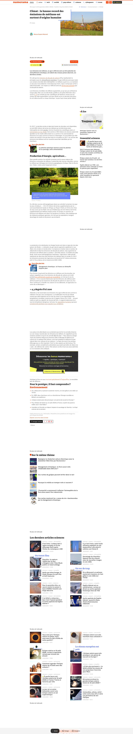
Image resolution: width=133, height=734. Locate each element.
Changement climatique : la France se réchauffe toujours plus (55, 267)
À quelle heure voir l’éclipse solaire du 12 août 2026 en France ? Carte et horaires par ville (94, 144)
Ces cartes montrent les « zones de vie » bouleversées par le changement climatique (58, 499)
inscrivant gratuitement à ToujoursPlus (57, 379)
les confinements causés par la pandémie (47, 277)
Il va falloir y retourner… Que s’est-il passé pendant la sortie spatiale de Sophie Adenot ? (52, 600)
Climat (101, 7)
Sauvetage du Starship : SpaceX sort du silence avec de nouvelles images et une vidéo (92, 559)
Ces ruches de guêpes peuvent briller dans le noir (56, 475)
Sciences (83, 7)
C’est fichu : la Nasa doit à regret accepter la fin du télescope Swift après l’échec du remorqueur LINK (52, 546)
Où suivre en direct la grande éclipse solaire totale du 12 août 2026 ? (91, 681)
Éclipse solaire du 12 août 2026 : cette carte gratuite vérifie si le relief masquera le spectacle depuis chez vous (90, 174)
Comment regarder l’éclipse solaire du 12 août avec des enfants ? (52, 665)
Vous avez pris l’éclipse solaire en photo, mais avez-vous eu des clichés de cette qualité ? (52, 637)
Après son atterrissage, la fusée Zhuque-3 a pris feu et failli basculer (51, 574)
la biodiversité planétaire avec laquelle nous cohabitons (46, 304)
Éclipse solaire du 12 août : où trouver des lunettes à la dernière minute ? (91, 159)
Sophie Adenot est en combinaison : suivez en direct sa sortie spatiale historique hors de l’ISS (91, 588)
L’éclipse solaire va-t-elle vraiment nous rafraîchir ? (92, 635)
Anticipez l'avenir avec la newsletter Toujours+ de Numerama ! (88, 132)
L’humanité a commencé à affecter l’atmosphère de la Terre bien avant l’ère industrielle (58, 491)
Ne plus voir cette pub (36, 57)
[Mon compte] (107, 2)
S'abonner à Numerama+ (52, 371)
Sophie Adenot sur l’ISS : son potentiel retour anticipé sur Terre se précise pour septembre (91, 166)
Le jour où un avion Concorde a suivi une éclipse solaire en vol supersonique (50, 691)
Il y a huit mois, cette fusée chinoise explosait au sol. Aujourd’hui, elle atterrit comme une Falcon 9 (93, 546)
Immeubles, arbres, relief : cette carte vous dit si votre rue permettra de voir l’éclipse (93, 694)
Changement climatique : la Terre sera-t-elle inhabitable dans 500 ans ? (54, 468)
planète (45, 130)
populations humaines (64, 302)
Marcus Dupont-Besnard (41, 34)
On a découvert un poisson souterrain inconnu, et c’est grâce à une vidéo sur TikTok (93, 575)
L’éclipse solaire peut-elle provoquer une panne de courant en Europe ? (53, 400)
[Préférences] (110, 2)
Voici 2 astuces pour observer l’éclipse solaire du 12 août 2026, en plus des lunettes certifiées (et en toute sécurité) (91, 152)
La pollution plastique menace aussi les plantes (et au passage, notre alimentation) (55, 148)
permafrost (57, 163)
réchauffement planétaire (49, 80)
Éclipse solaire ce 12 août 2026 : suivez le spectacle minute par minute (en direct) (51, 653)
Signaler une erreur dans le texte (39, 418)
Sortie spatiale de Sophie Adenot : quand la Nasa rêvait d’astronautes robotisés (92, 600)
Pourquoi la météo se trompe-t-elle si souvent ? (55, 482)
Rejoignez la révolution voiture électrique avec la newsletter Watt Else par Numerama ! (56, 460)
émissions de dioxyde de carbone (49, 78)
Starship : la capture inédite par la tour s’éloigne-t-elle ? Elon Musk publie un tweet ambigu (52, 562)
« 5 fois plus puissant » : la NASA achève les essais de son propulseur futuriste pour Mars (93, 669)
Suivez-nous (74, 61)
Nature (33, 425)
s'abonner (118, 2)
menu (32, 2)
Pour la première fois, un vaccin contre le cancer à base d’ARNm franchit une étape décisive (52, 587)
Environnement (92, 7)
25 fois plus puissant (68, 86)
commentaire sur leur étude (38, 132)
